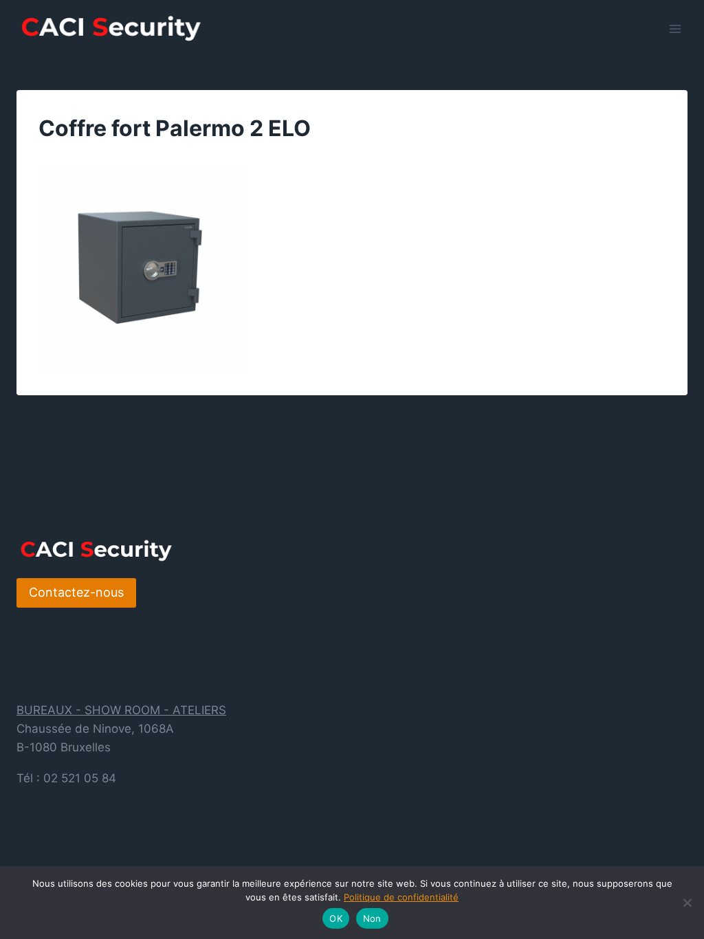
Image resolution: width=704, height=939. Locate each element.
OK (335, 918)
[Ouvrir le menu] (675, 28)
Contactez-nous (76, 592)
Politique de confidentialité (401, 897)
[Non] (687, 902)
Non (372, 918)
